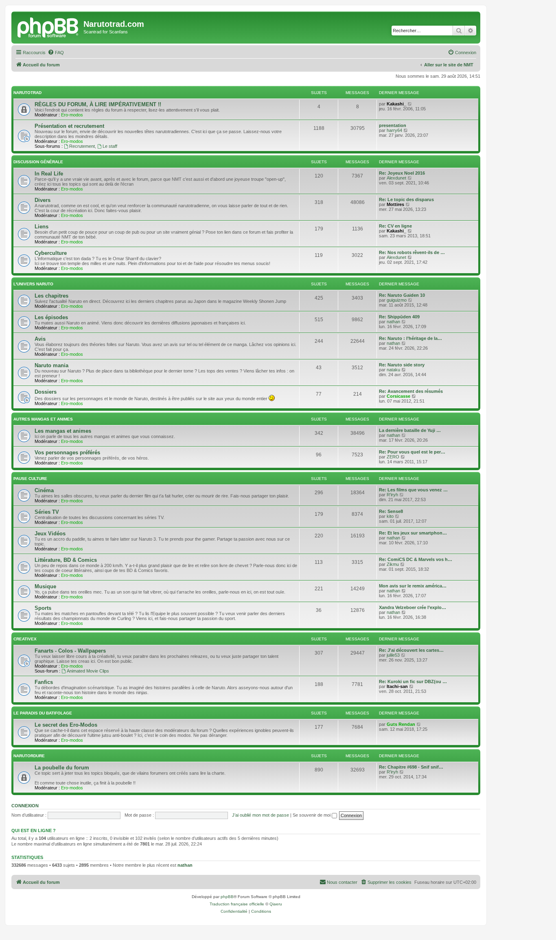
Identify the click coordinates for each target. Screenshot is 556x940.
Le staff (110, 146)
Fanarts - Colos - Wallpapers (70, 651)
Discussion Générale (38, 162)
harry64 (394, 130)
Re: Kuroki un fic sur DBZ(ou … (413, 681)
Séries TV (47, 512)
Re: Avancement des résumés (411, 391)
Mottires (395, 204)
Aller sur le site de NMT (448, 64)
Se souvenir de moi (312, 815)
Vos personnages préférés (67, 452)
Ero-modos (72, 114)
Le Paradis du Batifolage (42, 713)
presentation (392, 125)
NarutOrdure (29, 756)
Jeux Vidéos (50, 533)
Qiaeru (275, 904)
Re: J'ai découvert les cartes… (411, 650)
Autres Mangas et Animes (43, 419)
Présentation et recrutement (69, 126)
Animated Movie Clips (88, 670)
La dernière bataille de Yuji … (410, 430)
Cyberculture (51, 253)
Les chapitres (51, 296)
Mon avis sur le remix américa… (413, 585)
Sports (43, 608)
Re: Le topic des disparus (406, 199)
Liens (41, 226)
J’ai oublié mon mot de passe (260, 815)
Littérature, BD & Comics (66, 560)
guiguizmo (397, 300)
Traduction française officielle (237, 904)
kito (390, 516)
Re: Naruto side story (402, 364)
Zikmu (393, 564)
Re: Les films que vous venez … (413, 489)
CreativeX (25, 639)
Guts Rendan (401, 724)
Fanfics (44, 682)
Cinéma (44, 490)
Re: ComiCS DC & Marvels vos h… (415, 559)
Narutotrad (27, 92)
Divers (42, 200)
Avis (40, 339)
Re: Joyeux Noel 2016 (402, 173)
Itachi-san (397, 686)
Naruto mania (51, 365)
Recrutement (82, 146)
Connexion (25, 805)
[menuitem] (56, 52)
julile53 (393, 655)
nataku (393, 369)
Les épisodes (51, 317)
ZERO (393, 456)
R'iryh (392, 494)
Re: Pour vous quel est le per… (412, 451)
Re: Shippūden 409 (399, 316)
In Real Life (49, 174)
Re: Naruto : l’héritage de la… (410, 338)
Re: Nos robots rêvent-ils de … (412, 252)
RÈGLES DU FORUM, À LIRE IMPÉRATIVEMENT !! (98, 104)
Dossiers (46, 392)
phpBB (227, 896)
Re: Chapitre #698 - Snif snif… (411, 767)
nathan (393, 321)
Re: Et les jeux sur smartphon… (413, 532)
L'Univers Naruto (33, 284)
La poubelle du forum (62, 768)
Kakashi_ (396, 103)
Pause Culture (30, 478)
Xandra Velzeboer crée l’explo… (412, 607)
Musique (45, 586)
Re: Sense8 (391, 511)
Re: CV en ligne (395, 225)
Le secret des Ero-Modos (66, 725)
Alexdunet (396, 177)
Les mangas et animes (63, 431)
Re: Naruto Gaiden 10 (402, 295)
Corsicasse (398, 396)
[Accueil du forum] (48, 26)
